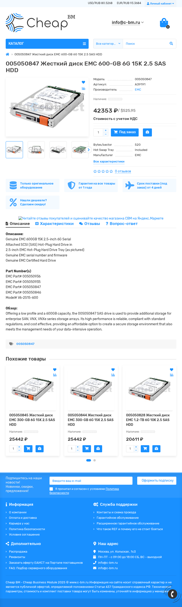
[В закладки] (54, 369)
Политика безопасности (27, 529)
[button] (88, 460)
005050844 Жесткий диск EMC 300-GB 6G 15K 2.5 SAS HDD (91, 420)
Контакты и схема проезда (116, 512)
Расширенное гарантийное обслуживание (128, 523)
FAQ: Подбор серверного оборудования (38, 568)
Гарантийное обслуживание (118, 517)
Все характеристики (108, 161)
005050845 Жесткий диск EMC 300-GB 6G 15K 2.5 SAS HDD (32, 420)
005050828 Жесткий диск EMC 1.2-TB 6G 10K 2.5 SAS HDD (148, 420)
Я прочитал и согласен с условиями (84, 491)
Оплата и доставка (23, 517)
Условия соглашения (24, 534)
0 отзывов (123, 171)
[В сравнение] (54, 375)
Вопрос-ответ (124, 223)
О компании (18, 512)
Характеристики (57, 223)
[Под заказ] (28, 448)
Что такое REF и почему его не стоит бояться (130, 529)
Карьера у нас (19, 523)
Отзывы (92, 223)
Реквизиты (17, 557)
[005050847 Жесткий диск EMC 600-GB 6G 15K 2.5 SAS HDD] (47, 106)
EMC (138, 89)
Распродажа (18, 551)
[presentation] (5, 149)
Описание (20, 223)
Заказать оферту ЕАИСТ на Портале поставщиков (46, 562)
